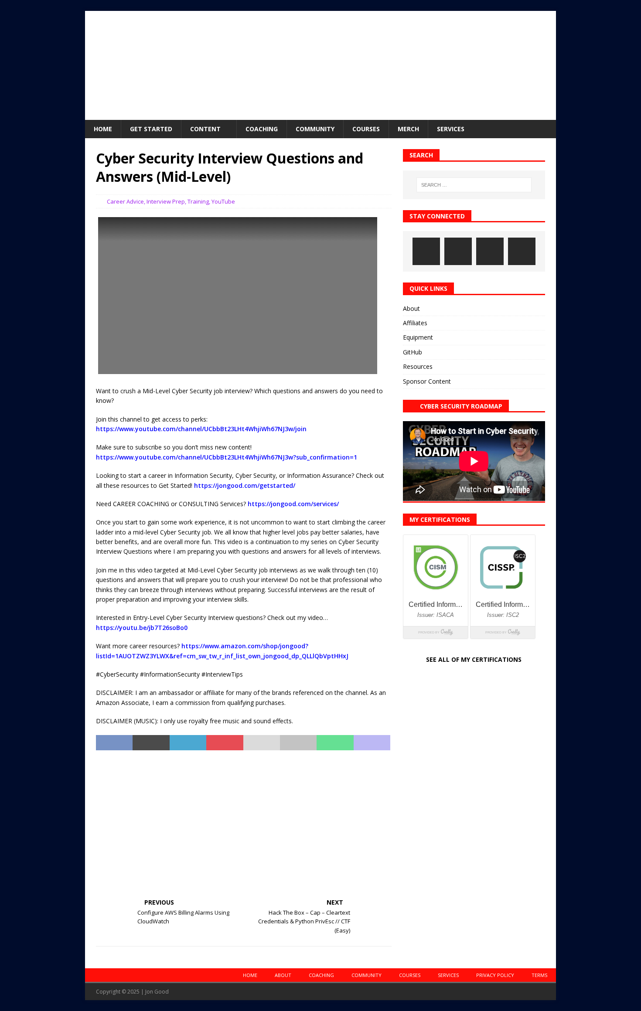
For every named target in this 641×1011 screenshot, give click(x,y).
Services (450, 129)
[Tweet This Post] (151, 743)
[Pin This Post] (224, 743)
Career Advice (125, 201)
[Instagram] (426, 251)
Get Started (151, 129)
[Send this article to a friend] (261, 743)
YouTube (223, 201)
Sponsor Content (427, 381)
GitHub (412, 352)
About (411, 308)
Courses (366, 129)
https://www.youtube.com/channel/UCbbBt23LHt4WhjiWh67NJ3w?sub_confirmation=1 (226, 457)
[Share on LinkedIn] (188, 743)
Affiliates (415, 323)
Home (103, 129)
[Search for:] (474, 184)
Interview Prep (166, 201)
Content (205, 129)
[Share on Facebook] (114, 743)
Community (315, 129)
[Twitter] (490, 251)
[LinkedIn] (458, 251)
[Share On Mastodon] (372, 743)
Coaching (261, 129)
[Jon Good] (320, 115)
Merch (408, 129)
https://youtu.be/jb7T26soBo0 (142, 627)
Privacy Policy (495, 975)
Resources (418, 366)
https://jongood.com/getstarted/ (244, 485)
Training (198, 201)
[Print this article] (298, 743)
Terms (539, 975)
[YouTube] (521, 251)
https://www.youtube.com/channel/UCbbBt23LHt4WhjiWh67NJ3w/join (201, 429)
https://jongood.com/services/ (293, 504)
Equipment (418, 337)
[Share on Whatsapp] (335, 743)
